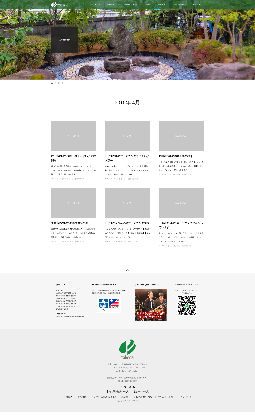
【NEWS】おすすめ (130, 5)
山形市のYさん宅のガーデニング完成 (127, 223)
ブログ (148, 5)
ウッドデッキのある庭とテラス (104, 397)
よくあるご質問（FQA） (143, 397)
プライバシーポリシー (166, 397)
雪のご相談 (82, 397)
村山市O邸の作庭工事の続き (176, 156)
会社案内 (161, 5)
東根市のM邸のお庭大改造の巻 (69, 223)
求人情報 (125, 397)
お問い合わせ (178, 5)
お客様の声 (68, 397)
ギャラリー (195, 5)
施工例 (97, 5)
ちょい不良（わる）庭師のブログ (72, 179)
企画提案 (110, 5)
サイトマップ (186, 397)
